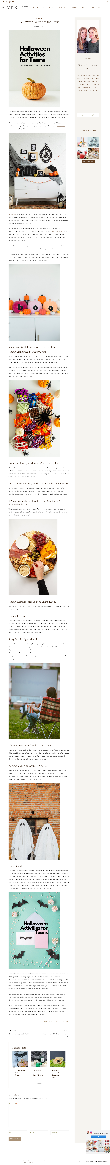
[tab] (38, 1083)
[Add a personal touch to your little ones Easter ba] (82, 142)
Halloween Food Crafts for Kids (19, 1032)
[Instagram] (9, 2)
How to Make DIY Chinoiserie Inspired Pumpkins (56, 1034)
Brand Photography (98, 8)
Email (32, 1132)
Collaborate (32, 1160)
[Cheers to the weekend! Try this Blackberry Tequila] (82, 153)
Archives (21, 1160)
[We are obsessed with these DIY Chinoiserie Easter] (93, 142)
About (35, 8)
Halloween (61, 126)
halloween (39, 18)
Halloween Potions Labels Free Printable (38, 1073)
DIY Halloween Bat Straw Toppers (20, 1073)
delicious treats (57, 232)
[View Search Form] (107, 2)
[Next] (64, 1067)
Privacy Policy (28, 1163)
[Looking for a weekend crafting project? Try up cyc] (93, 153)
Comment (13, 1104)
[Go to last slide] (14, 1067)
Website (54, 1132)
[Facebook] (3, 2)
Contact (43, 1160)
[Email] (13, 2)
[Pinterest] (6, 2)
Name (11, 1132)
